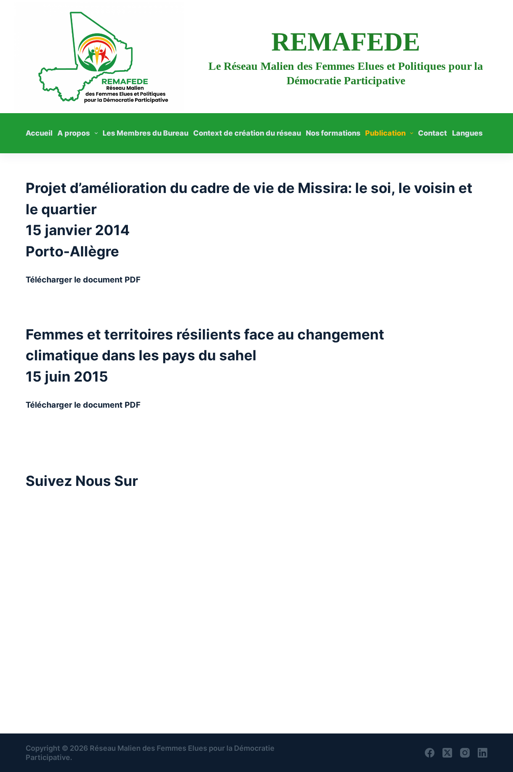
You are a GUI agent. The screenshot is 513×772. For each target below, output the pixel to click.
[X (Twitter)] (447, 753)
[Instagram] (465, 753)
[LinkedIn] (482, 753)
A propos (73, 133)
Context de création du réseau (247, 133)
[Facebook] (429, 753)
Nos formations (333, 133)
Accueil (39, 133)
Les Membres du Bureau (145, 133)
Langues (467, 133)
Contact (432, 133)
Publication (385, 133)
